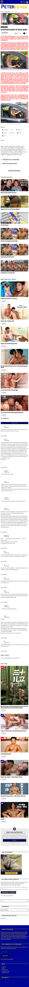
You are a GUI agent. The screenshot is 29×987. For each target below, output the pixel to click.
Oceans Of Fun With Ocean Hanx (9, 344)
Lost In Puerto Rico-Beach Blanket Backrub (12, 412)
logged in (9, 658)
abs (2, 146)
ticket (21, 153)
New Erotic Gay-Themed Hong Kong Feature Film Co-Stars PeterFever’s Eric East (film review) (14, 707)
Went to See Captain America (8, 193)
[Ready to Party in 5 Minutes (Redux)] (14, 202)
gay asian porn (19, 147)
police (25, 152)
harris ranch (11, 149)
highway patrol (21, 149)
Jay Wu (3, 819)
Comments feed (5, 971)
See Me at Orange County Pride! (9, 241)
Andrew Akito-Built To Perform (9, 298)
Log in (3, 968)
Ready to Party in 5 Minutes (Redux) (10, 209)
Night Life (10, 207)
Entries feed (5, 969)
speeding (15, 153)
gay (6, 147)
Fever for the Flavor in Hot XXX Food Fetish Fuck (13, 731)
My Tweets (3, 918)
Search (26, 901)
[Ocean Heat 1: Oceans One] (14, 311)
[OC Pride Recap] (14, 218)
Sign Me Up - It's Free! (8, 892)
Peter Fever (4, 152)
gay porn (4, 149)
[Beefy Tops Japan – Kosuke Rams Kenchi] (14, 768)
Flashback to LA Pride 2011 (8, 273)
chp (2, 147)
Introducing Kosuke (6, 754)
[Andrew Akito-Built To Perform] (14, 289)
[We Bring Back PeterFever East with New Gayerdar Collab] (14, 356)
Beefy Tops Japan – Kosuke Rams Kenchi (11, 777)
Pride (9, 222)
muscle (21, 150)
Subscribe (5, 955)
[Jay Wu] (14, 810)
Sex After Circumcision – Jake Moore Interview (13, 796)
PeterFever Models (18, 270)
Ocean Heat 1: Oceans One (7, 321)
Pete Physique (11, 190)
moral (16, 150)
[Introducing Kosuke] (14, 744)
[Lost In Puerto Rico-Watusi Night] (14, 380)
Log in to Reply (4, 435)
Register (4, 967)
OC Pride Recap (5, 225)
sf (11, 153)
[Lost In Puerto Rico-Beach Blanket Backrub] (14, 403)
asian (6, 146)
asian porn (12, 146)
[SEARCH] (24, 2)
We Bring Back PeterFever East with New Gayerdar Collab (14, 366)
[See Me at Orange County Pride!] (14, 234)
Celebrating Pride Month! (7, 257)
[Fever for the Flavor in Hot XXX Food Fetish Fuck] (14, 721)
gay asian (11, 147)
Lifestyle (10, 270)
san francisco (5, 153)
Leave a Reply (14, 423)
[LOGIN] (27, 2)
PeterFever (18, 152)
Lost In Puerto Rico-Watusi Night (9, 390)
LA (2, 150)
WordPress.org (5, 972)
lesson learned (8, 150)
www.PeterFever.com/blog (14, 154)
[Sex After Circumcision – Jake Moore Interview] (14, 789)
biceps (18, 146)
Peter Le (11, 152)
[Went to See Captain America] (14, 185)
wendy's (3, 154)
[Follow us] (21, 2)
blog (23, 146)
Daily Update (4, 190)
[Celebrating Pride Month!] (14, 249)
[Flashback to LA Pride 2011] (14, 265)
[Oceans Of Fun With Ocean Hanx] (14, 334)
